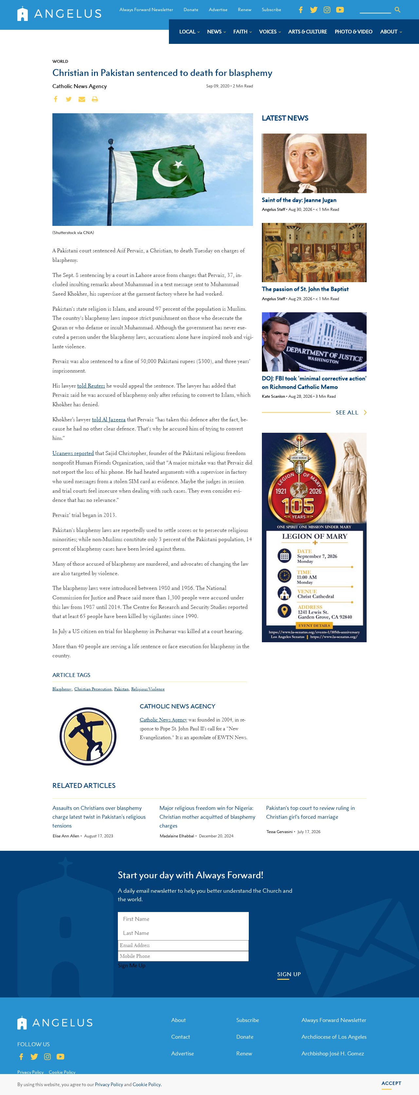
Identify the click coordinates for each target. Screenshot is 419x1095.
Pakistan (121, 689)
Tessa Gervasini (279, 831)
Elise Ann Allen (66, 836)
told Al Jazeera (109, 419)
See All (347, 412)
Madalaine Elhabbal (177, 836)
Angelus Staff (273, 209)
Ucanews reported (73, 453)
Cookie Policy (62, 1072)
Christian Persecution (93, 689)
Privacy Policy (109, 1084)
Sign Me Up (131, 965)
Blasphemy (62, 689)
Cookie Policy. (147, 1084)
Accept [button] (392, 1083)
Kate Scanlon (273, 396)
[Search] (398, 10)
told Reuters (91, 385)
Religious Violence (148, 689)
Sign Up (289, 974)
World (60, 61)
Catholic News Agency (79, 86)
